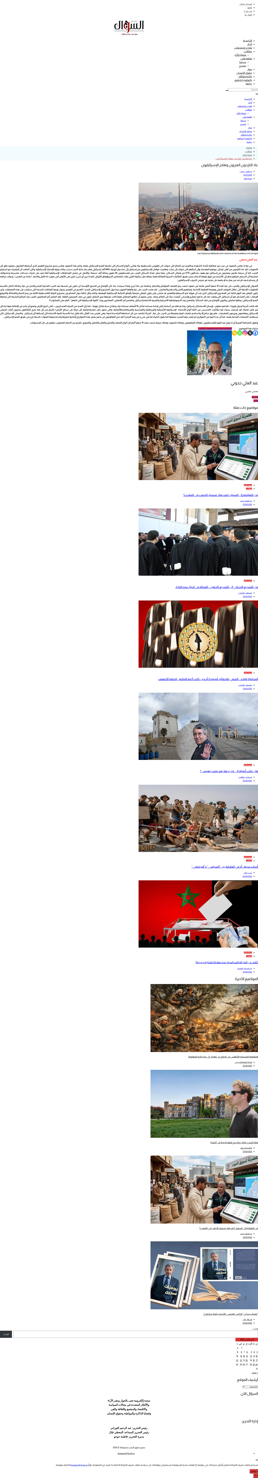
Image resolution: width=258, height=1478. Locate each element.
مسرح (242, 65)
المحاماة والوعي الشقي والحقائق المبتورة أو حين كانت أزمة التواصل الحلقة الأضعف (208, 679)
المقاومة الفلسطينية (222, 328)
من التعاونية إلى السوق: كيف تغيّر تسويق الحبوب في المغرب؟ (220, 495)
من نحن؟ (248, 11)
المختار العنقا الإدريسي (243, 1062)
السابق (255, 397)
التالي (255, 400)
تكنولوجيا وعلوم (243, 80)
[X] (250, 333)
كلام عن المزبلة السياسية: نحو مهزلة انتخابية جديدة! (227, 962)
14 (244, 1356)
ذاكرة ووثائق (245, 76)
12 (251, 1356)
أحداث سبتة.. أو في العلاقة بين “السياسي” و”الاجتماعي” (225, 866)
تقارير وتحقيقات (243, 47)
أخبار (249, 44)
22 (241, 1360)
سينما (242, 62)
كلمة (249, 7)
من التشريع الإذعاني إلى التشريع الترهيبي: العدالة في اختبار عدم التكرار (216, 587)
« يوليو (255, 1372)
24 (256, 1364)
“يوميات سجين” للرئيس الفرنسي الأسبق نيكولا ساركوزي (230, 1314)
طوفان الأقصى (205, 328)
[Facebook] (255, 333)
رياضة (249, 83)
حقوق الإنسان (244, 72)
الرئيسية (247, 40)
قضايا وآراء (240, 54)
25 (254, 1364)
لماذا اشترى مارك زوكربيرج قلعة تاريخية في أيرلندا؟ (234, 1142)
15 (241, 1356)
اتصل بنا (248, 14)
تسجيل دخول (245, 4)
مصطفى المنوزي (245, 593)
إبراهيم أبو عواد (246, 1148)
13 (247, 1356)
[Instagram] (245, 333)
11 (254, 1356)
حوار (249, 69)
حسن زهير (248, 873)
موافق (254, 1471)
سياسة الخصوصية (126, 1453)
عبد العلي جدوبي (245, 171)
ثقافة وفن (246, 58)
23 (237, 1360)
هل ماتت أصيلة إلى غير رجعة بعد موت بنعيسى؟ (229, 771)
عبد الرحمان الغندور (244, 968)
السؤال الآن (247, 1319)
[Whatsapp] (239, 333)
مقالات (248, 51)
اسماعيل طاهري (245, 777)
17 (257, 1360)
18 (254, 1360)
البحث (255, 1329)
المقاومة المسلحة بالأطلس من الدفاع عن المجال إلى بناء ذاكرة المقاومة (223, 1056)
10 (257, 1356)
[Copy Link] (234, 333)
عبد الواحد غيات (246, 501)
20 (246, 1360)
